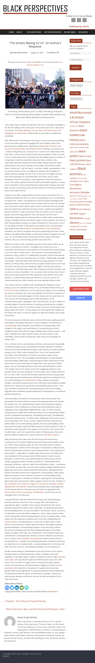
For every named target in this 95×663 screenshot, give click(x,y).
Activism (77, 117)
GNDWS (6, 656)
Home (11, 32)
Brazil (84, 175)
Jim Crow (77, 196)
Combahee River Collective (18, 484)
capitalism (74, 178)
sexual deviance (30, 380)
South (89, 223)
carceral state (82, 178)
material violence (11, 521)
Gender (85, 192)
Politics (87, 204)
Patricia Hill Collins (12, 290)
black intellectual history (78, 135)
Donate (81, 298)
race (73, 209)
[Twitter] (12, 587)
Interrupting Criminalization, (33, 492)
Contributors (81, 289)
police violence (76, 204)
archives (73, 126)
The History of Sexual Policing (24, 601)
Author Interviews (52, 32)
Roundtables (70, 32)
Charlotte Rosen (35, 149)
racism (74, 213)
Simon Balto (44, 146)
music (80, 199)
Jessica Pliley (20, 149)
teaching (73, 226)
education (75, 192)
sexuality (87, 218)
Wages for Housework (39, 484)
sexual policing (10, 325)
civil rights (84, 181)
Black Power (86, 156)
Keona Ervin (9, 149)
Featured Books (34, 32)
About (19, 32)
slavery (74, 222)
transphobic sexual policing (30, 538)
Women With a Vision (13, 492)
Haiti (71, 196)
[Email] (21, 587)
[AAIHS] (38, 3)
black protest (78, 160)
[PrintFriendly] (26, 587)
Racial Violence (83, 209)
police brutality (85, 201)
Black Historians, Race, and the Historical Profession (36, 609)
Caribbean (74, 181)
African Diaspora (80, 122)
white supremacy (78, 229)
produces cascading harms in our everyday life (42, 228)
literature (84, 196)
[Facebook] (7, 587)
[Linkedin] (17, 587)
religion (82, 213)
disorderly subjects (51, 435)
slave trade (83, 223)
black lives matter (77, 147)
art (77, 126)
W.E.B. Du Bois (82, 226)
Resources (83, 32)
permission (53, 591)
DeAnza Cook (55, 146)
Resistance (76, 218)
